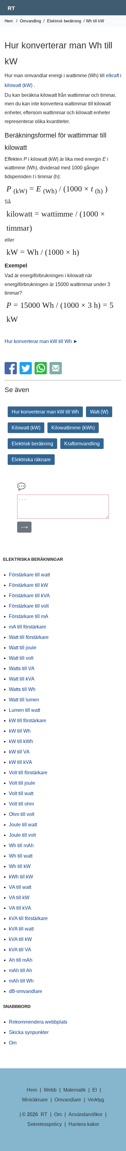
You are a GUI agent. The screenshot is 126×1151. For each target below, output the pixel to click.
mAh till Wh (21, 980)
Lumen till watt (24, 710)
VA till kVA (20, 908)
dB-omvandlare (25, 991)
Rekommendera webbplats (38, 1022)
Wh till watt (20, 856)
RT (11, 8)
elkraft (112, 75)
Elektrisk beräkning (64, 21)
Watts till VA (22, 668)
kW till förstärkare (27, 720)
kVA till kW (20, 939)
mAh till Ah (20, 970)
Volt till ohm (21, 803)
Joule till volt (22, 835)
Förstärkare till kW (28, 585)
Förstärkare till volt (29, 606)
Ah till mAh (20, 960)
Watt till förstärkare (29, 637)
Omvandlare (67, 1099)
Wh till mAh (21, 845)
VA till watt (20, 887)
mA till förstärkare (27, 626)
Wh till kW (20, 866)
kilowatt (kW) (18, 85)
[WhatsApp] (41, 372)
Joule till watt (23, 824)
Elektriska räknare (31, 459)
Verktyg (96, 1099)
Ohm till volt (21, 814)
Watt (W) (99, 411)
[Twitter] (26, 372)
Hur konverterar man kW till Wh (45, 411)
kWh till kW (21, 876)
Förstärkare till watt (29, 574)
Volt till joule (22, 783)
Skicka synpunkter (29, 1032)
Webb (50, 1090)
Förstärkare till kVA (29, 595)
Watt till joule (22, 647)
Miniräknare (35, 1099)
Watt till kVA (22, 678)
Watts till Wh (22, 689)
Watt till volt (21, 658)
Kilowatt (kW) (26, 427)
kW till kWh (21, 741)
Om (13, 1042)
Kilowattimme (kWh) (73, 427)
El (94, 1090)
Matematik (74, 1090)
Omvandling (30, 21)
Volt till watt (21, 793)
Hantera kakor (84, 1124)
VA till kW (19, 897)
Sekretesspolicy (44, 1124)
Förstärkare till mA (28, 616)
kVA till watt (21, 928)
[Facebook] (11, 372)
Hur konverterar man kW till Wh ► (41, 341)
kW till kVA (20, 762)
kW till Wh (20, 731)
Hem (9, 21)
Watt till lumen (24, 699)
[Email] (56, 372)
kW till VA (19, 751)
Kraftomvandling (82, 443)
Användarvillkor (85, 1114)
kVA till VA (20, 949)
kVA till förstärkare (28, 918)
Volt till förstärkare (28, 772)
